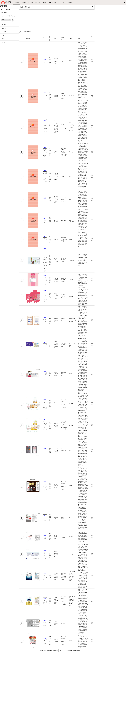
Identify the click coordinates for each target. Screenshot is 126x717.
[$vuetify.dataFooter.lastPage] (92, 650)
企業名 (3, 35)
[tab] (16, 2)
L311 (45, 170)
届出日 (3, 42)
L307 (45, 248)
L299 (45, 448)
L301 (45, 399)
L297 (45, 515)
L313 (45, 120)
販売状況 (4, 31)
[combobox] (61, 650)
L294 (45, 574)
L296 (45, 535)
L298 (45, 481)
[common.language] (124, 2)
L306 (45, 275)
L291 (45, 638)
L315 (45, 59)
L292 (45, 620)
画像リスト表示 (26, 31)
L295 (45, 550)
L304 (45, 317)
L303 (45, 342)
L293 (45, 598)
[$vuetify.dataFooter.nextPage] (89, 650)
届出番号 (4, 24)
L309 (45, 218)
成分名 (3, 38)
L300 (45, 419)
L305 (45, 290)
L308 (45, 236)
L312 (45, 147)
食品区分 (4, 28)
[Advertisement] (62, 19)
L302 (45, 371)
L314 (45, 92)
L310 (45, 198)
